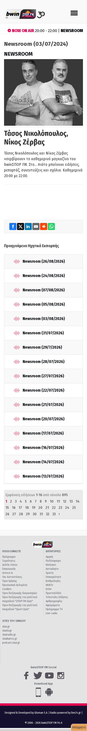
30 (35, 514)
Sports (50, 573)
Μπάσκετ (51, 565)
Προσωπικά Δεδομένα (14, 585)
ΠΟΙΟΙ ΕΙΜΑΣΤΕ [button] (11, 551)
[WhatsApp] (51, 226)
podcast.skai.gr (11, 642)
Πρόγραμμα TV (54, 609)
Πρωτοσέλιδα (53, 593)
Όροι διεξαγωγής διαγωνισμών (19, 593)
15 (7, 507)
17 (20, 507)
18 (27, 507)
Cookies (7, 589)
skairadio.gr (9, 634)
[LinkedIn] (28, 226)
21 (47, 507)
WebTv (49, 585)
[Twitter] (21, 226)
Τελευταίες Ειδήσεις (57, 597)
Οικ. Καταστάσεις (12, 577)
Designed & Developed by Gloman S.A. (26, 712)
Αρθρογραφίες (54, 601)
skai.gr (6, 626)
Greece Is (7, 573)
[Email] (36, 226)
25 (74, 507)
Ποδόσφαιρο (53, 561)
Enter (49, 589)
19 (33, 507)
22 (54, 507)
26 (7, 514)
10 (52, 501)
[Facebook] (13, 226)
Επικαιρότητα (53, 577)
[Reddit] (44, 226)
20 (40, 507)
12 (64, 501)
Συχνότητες (8, 561)
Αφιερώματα (53, 605)
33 (54, 514)
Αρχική (49, 556)
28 (21, 514)
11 (58, 501)
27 (14, 514)
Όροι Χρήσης (9, 581)
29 (28, 514)
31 (41, 514)
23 (60, 507)
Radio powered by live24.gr (66, 712)
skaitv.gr (7, 630)
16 (14, 507)
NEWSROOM (18, 54)
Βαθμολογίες (53, 581)
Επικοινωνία (9, 569)
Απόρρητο (79, 727)
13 (71, 501)
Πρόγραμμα (9, 556)
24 (67, 507)
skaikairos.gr (9, 638)
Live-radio (51, 613)
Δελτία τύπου (9, 565)
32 (47, 514)
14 (78, 501)
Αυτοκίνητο (52, 569)
